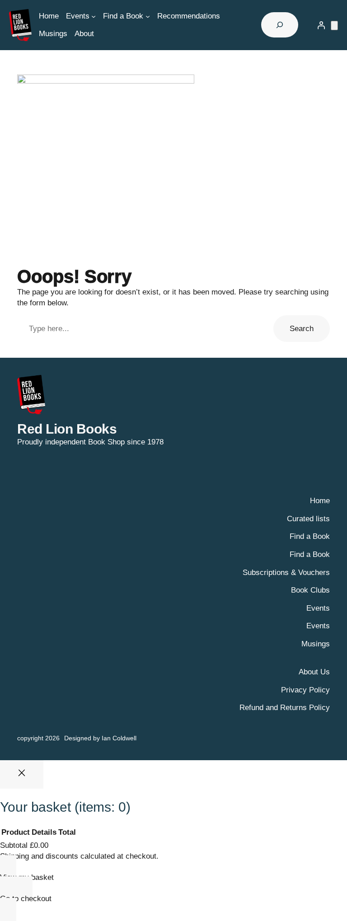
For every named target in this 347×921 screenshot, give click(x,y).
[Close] (21, 774)
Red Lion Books (67, 428)
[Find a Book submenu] (147, 16)
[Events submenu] (93, 16)
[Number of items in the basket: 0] (334, 25)
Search (302, 328)
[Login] (321, 24)
